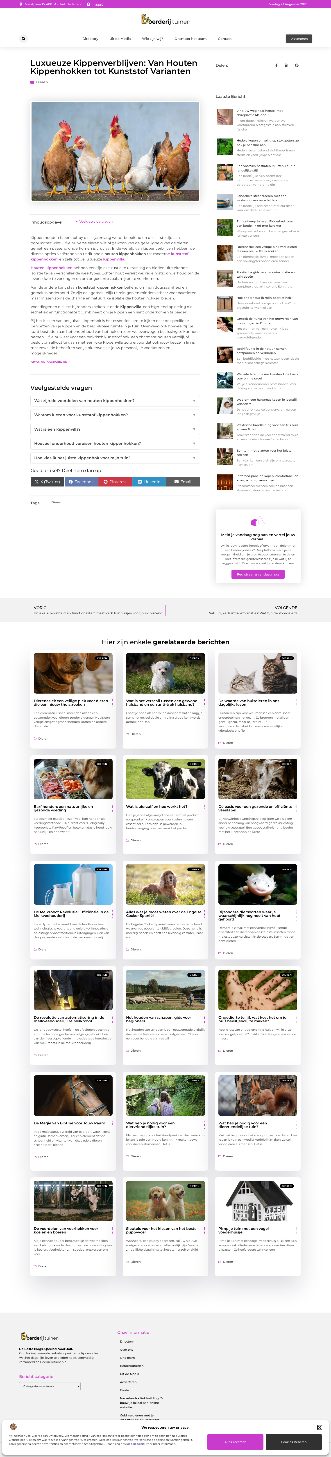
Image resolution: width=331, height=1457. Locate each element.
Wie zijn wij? (152, 39)
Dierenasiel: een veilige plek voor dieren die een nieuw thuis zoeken (71, 703)
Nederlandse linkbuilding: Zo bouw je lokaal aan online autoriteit (142, 1402)
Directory (90, 39)
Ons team (127, 1357)
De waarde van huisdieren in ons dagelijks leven (248, 703)
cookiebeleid (136, 1444)
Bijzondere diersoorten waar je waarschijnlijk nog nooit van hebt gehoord (249, 915)
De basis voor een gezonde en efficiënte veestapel (255, 808)
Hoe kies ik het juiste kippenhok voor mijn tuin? (115, 458)
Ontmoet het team (191, 39)
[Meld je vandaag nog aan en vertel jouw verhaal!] (258, 521)
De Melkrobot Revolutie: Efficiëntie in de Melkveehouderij (71, 914)
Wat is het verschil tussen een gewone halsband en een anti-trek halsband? (161, 703)
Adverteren (128, 1382)
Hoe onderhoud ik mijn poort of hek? (264, 297)
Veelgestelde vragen (96, 221)
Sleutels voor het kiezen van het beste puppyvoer (161, 1230)
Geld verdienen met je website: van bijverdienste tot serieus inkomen (139, 1420)
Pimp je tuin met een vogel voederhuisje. (243, 1230)
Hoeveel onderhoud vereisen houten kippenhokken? (115, 443)
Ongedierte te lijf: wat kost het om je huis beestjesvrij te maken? (252, 1019)
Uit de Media (120, 39)
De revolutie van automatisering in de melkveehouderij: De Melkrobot (69, 1019)
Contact (225, 39)
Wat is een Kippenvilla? (115, 429)
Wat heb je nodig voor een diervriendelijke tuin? (150, 1125)
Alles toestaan (235, 1442)
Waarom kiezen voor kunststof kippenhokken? (115, 415)
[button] (319, 1427)
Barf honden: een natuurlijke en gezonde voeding (63, 808)
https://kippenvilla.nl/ (49, 362)
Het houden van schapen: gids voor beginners (158, 1019)
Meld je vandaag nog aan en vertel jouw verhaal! (258, 537)
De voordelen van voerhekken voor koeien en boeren (66, 1230)
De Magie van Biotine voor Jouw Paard (69, 1123)
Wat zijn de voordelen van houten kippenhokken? (115, 400)
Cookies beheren (294, 1442)
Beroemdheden (132, 1366)
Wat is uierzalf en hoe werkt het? (156, 806)
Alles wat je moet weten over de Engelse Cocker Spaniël (164, 914)
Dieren (42, 82)
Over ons (126, 1349)
